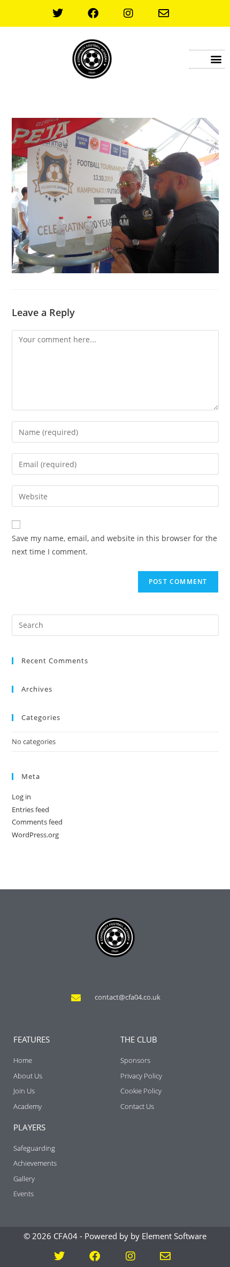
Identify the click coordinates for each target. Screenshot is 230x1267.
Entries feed (30, 809)
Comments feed (37, 822)
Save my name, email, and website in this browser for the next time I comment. (114, 545)
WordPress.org (35, 834)
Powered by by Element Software (145, 1236)
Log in (21, 796)
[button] (216, 59)
